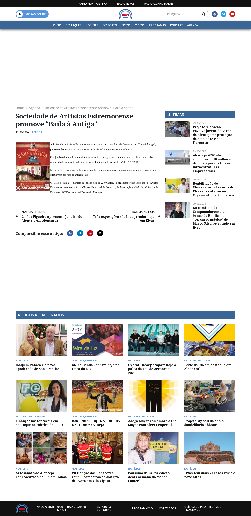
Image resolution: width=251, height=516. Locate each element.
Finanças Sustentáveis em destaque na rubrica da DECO (39, 423)
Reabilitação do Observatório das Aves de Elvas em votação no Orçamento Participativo (213, 189)
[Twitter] (223, 14)
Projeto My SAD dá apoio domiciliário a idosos (204, 423)
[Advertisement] (125, 58)
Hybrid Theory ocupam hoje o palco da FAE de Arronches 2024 (152, 369)
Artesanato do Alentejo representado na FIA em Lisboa (41, 475)
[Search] (203, 14)
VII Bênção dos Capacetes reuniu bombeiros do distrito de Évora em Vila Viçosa (95, 477)
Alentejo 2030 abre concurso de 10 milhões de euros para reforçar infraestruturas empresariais (212, 163)
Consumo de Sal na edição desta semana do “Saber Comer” (149, 477)
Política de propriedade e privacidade (202, 508)
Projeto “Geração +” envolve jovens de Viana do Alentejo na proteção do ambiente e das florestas (212, 135)
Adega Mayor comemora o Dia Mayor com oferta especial (152, 423)
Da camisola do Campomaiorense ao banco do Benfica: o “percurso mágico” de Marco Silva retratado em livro (214, 217)
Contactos (167, 508)
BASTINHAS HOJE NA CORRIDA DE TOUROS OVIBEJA (96, 423)
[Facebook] (215, 14)
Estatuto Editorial (104, 508)
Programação (142, 508)
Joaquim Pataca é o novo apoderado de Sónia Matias (38, 367)
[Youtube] (232, 14)
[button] (19, 14)
